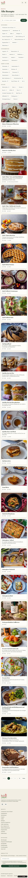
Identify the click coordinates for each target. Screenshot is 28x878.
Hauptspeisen (6, 30)
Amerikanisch (5, 60)
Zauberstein (5, 69)
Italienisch (12, 54)
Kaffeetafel (5, 96)
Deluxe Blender (16, 75)
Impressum (3, 875)
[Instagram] (2, 804)
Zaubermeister (15, 66)
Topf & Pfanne (15, 81)
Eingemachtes (6, 42)
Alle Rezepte (4, 839)
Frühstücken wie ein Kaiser (8, 27)
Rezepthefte (3, 843)
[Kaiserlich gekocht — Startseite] (3, 2)
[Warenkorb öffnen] (22, 2)
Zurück (4, 778)
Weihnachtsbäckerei (20, 39)
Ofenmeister (5, 66)
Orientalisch (21, 57)
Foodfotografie (4, 847)
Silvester (21, 87)
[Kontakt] (5, 804)
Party (18, 90)
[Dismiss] (26, 876)
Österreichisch (15, 51)
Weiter (23, 778)
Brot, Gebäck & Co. (7, 39)
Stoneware (15, 72)
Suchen (23, 20)
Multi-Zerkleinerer (6, 78)
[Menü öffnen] (25, 2)
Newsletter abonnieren (14, 866)
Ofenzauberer (6, 72)
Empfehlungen (4, 845)
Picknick (15, 99)
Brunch (4, 90)
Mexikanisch (15, 60)
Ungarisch (5, 51)
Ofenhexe (14, 69)
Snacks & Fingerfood (7, 36)
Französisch (5, 57)
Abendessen (16, 30)
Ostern (14, 87)
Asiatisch (13, 57)
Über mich (3, 849)
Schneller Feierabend (7, 93)
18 (19, 778)
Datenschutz (10, 875)
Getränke (14, 42)
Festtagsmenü (14, 96)
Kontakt (15, 875)
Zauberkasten (5, 75)
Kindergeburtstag (6, 99)
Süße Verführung (20, 36)
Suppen (4, 33)
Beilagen (19, 33)
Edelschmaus (5, 45)
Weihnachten (5, 87)
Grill (23, 81)
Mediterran (20, 54)
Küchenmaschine (18, 78)
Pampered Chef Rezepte (6, 841)
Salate (12, 33)
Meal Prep (19, 93)
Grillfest (11, 90)
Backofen (5, 81)
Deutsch (4, 54)
